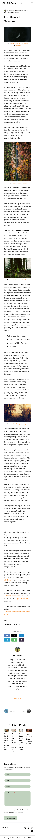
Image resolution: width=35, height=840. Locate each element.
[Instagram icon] (17, 694)
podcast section (23, 598)
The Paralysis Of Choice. (6, 738)
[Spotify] (28, 828)
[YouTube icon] (24, 694)
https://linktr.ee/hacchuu (14, 596)
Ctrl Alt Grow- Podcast (9, 830)
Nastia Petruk (16, 280)
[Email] (21, 640)
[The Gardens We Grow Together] (21, 730)
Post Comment (10, 818)
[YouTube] (32, 831)
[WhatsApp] (14, 640)
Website (8, 786)
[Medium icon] (21, 694)
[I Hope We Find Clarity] (29, 730)
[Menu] (32, 3)
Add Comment (10, 793)
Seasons (17, 624)
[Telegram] (7, 640)
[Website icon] (14, 694)
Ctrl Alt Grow (9, 3)
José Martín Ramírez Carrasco (20, 43)
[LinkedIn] (21, 635)
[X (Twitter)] (14, 635)
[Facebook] (7, 635)
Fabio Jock (16, 183)
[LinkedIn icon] (10, 694)
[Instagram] (25, 828)
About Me (5, 827)
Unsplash (18, 45)
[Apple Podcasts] (32, 828)
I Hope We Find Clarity (29, 737)
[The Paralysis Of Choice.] (6, 730)
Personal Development (11, 12)
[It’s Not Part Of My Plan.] (13, 730)
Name (7, 774)
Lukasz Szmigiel (16, 424)
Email (7, 780)
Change (8, 624)
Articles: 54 (17, 698)
